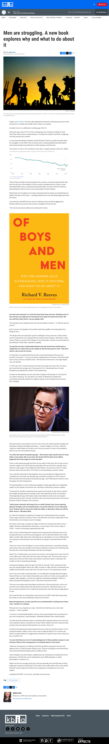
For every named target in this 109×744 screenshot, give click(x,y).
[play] (3, 12)
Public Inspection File (58, 716)
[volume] (8, 12)
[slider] (11, 12)
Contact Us (45, 716)
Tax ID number (96, 17)
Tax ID (69, 716)
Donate (103, 4)
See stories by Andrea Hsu (22, 698)
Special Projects (36, 17)
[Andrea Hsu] (7, 697)
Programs (12, 17)
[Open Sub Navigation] (6, 17)
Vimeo (38, 716)
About (86, 17)
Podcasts (23, 17)
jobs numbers (19, 122)
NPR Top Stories (13, 680)
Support (77, 17)
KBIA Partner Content (54, 17)
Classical (68, 17)
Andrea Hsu (12, 52)
